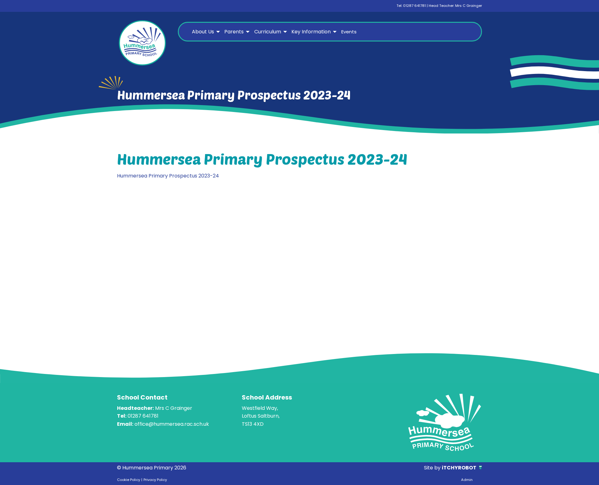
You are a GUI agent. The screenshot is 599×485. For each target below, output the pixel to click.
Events (349, 31)
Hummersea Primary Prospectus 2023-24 (168, 175)
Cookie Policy (128, 479)
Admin (467, 479)
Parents (234, 31)
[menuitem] (205, 32)
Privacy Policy (155, 479)
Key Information (311, 31)
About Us (203, 31)
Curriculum (267, 31)
